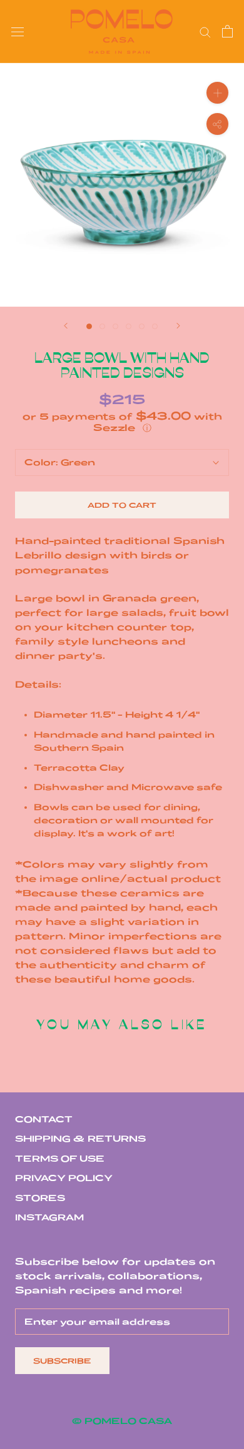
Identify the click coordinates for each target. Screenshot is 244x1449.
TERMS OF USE (59, 1159)
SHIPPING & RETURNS (80, 1139)
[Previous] (66, 326)
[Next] (178, 326)
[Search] (205, 31)
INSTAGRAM (49, 1217)
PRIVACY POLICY (64, 1178)
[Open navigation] (17, 31)
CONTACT (44, 1119)
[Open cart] (227, 31)
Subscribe (62, 1361)
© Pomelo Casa (122, 1421)
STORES (40, 1198)
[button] (122, 422)
